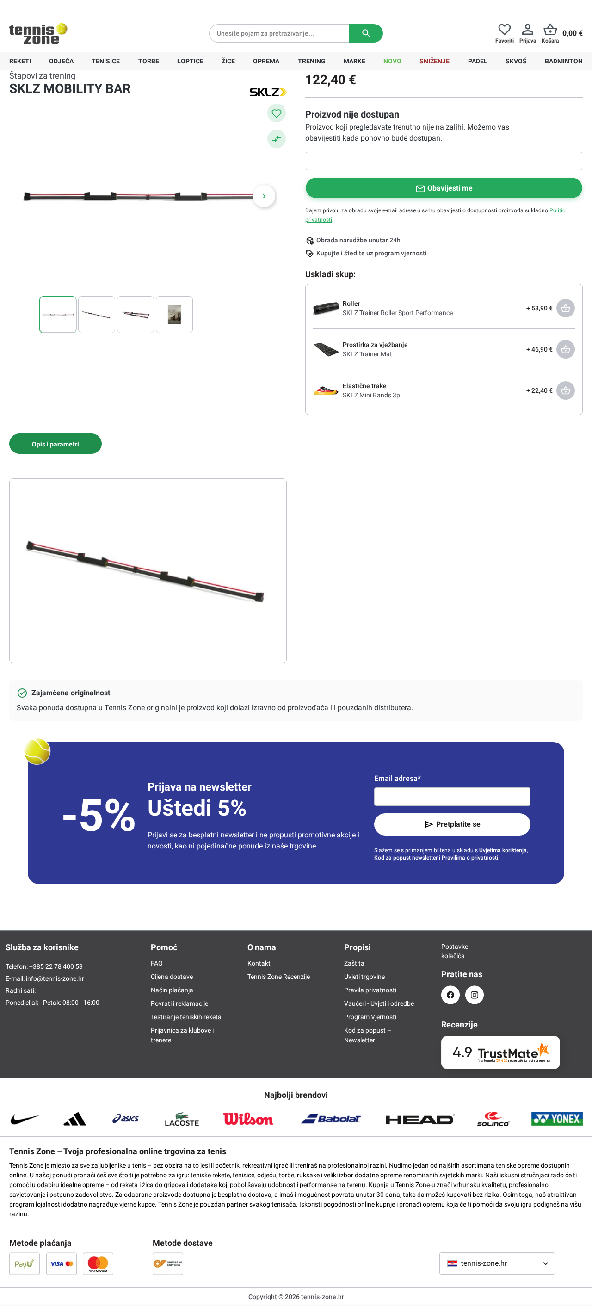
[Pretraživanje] (366, 33)
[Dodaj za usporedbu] (276, 139)
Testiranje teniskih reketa (186, 1017)
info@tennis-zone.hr (55, 978)
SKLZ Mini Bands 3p (371, 395)
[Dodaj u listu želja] (276, 113)
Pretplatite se (458, 824)
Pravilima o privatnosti (470, 857)
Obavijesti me (450, 188)
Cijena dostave (172, 976)
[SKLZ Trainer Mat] (326, 349)
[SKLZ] (268, 91)
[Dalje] (264, 196)
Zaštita (354, 963)
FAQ (157, 963)
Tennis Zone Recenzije (278, 976)
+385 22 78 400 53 (67, 7)
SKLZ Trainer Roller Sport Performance (398, 312)
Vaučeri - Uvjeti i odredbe (379, 1003)
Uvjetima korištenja (503, 850)
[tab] (55, 443)
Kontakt (259, 963)
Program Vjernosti (370, 1017)
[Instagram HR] (474, 994)
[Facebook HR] (450, 994)
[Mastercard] (98, 1263)
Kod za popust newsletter (406, 857)
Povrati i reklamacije (179, 1003)
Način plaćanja (172, 990)
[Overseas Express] (168, 1263)
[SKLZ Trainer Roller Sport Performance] (326, 307)
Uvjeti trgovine (364, 976)
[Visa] (61, 1263)
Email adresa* (397, 778)
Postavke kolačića (450, 951)
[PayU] (24, 1263)
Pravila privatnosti (370, 990)
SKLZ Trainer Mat (367, 354)
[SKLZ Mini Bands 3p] (326, 390)
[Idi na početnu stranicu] (38, 33)
